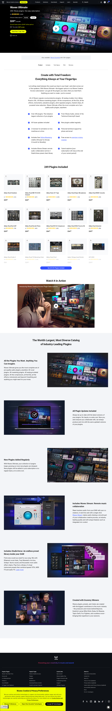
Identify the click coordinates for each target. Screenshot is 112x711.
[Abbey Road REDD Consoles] (98, 182)
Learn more (20, 570)
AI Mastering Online (61, 680)
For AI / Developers (88, 692)
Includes (48, 65)
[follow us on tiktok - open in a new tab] (102, 701)
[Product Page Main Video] (56, 28)
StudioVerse (32, 680)
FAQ (64, 65)
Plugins (31, 676)
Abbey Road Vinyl (51, 257)
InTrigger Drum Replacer (8, 685)
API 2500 (91, 257)
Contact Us (86, 676)
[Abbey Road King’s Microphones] (77, 182)
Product (40, 65)
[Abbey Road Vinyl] (56, 246)
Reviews (71, 65)
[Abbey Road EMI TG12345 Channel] (34, 182)
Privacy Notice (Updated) (90, 683)
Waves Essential (55, 57)
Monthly (26, 17)
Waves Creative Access (13, 2)
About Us (86, 678)
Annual (33, 17)
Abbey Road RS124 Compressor (55, 226)
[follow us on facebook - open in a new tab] (83, 701)
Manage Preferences (10, 704)
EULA (85, 689)
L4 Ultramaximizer (6, 678)
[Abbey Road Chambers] (13, 182)
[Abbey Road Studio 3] (13, 246)
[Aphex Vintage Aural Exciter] (77, 246)
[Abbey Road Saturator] (98, 215)
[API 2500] (98, 246)
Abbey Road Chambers (10, 193)
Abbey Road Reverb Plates (32, 226)
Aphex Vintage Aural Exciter (76, 257)
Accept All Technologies (54, 704)
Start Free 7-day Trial (18, 31)
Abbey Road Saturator (95, 226)
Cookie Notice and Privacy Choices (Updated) (95, 685)
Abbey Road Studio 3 (10, 257)
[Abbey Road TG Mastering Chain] (34, 246)
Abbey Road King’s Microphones (77, 193)
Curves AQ (4, 676)
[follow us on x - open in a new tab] (87, 701)
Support (58, 683)
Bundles (31, 678)
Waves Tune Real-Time (7, 673)
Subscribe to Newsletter (90, 673)
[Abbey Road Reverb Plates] (34, 215)
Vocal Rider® (5, 683)
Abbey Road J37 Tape (52, 193)
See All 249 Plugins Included (56, 268)
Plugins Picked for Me (62, 678)
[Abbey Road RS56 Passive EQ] (77, 215)
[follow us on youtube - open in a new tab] (95, 701)
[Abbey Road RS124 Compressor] (56, 215)
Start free (23, 2)
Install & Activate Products (35, 685)
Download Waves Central (35, 683)
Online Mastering (46, 137)
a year (21, 27)
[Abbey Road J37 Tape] (56, 182)
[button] (4, 707)
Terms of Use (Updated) (90, 680)
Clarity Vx (4, 680)
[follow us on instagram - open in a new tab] (91, 701)
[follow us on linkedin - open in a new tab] (99, 701)
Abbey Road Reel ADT (10, 226)
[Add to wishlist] (6, 176)
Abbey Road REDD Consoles (97, 193)
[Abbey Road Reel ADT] (13, 215)
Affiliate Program (61, 685)
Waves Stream (77, 515)
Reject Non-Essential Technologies (32, 704)
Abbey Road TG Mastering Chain (34, 257)
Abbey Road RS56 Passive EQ (76, 226)
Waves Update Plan (61, 676)
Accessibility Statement (90, 687)
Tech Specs (57, 65)
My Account (59, 673)
